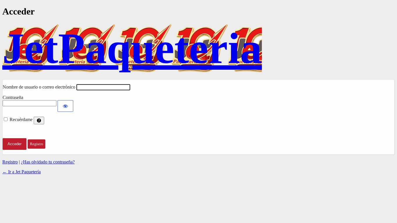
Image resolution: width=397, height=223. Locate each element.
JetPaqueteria (132, 48)
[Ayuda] (39, 120)
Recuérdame (21, 119)
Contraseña (13, 97)
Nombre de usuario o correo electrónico (39, 86)
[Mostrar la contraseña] (65, 106)
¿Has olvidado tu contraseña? (48, 161)
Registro (10, 161)
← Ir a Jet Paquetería (21, 171)
